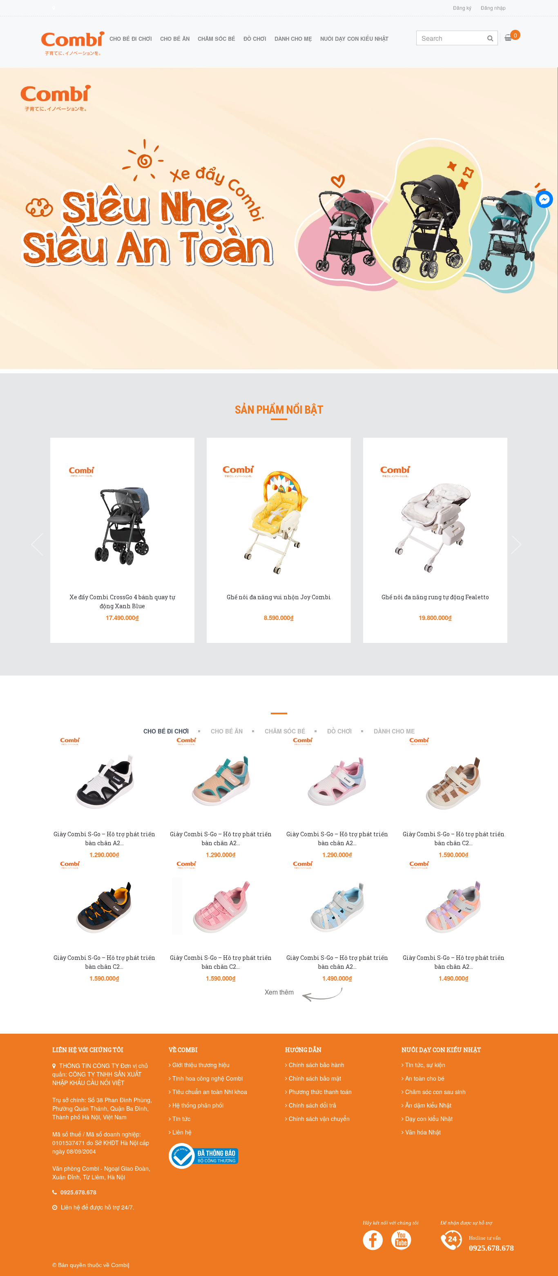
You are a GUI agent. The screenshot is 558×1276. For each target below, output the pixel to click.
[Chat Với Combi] (544, 199)
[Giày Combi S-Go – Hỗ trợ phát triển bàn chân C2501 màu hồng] (221, 906)
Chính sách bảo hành (315, 1065)
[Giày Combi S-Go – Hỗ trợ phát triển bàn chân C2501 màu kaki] (454, 783)
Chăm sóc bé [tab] (285, 731)
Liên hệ (181, 1132)
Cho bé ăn (175, 38)
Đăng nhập (493, 7)
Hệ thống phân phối (197, 1105)
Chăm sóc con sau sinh (435, 1092)
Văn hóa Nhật (422, 1132)
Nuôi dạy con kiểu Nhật (354, 38)
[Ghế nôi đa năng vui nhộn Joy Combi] (122, 521)
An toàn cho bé (424, 1078)
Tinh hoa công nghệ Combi (207, 1078)
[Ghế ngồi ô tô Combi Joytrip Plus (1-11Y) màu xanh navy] (435, 521)
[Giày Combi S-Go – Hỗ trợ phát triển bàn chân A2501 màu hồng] (454, 906)
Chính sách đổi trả (311, 1105)
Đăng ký (462, 7)
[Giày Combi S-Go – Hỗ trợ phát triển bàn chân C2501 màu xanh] (104, 906)
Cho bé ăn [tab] (227, 731)
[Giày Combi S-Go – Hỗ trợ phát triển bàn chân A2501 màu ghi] (337, 906)
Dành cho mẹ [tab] (394, 731)
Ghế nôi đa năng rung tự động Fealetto (279, 597)
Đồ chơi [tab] (339, 731)
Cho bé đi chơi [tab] (166, 731)
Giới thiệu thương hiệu (200, 1065)
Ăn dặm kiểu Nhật (427, 1105)
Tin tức (180, 1118)
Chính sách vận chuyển (318, 1118)
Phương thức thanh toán (319, 1092)
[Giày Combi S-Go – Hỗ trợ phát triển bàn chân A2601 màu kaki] (221, 783)
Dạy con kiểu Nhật (428, 1118)
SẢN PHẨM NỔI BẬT (279, 410)
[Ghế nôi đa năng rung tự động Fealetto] (279, 521)
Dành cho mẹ (293, 38)
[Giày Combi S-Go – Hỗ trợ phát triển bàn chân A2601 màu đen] (104, 783)
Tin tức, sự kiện (424, 1065)
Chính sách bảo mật (314, 1078)
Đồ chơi (254, 38)
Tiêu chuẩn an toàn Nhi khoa (209, 1092)
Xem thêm (279, 992)
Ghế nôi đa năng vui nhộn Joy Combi (122, 597)
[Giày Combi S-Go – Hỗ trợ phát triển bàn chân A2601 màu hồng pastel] (337, 783)
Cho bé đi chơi (130, 38)
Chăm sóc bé (216, 38)
